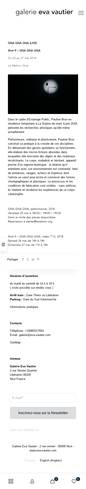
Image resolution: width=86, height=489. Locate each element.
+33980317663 (34, 330)
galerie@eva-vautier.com (34, 335)
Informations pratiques (24, 307)
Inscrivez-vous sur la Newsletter (43, 413)
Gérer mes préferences (24, 430)
